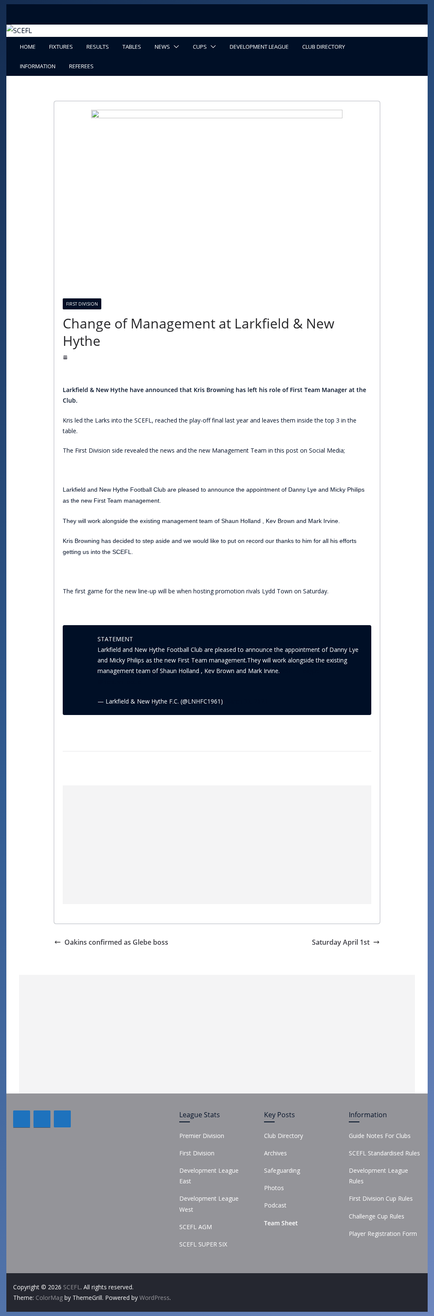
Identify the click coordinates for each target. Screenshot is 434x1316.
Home (28, 46)
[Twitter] (41, 1118)
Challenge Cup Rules (376, 1216)
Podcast (275, 1205)
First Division (82, 304)
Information (38, 66)
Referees (81, 66)
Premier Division (201, 1136)
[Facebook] (21, 1118)
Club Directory (323, 46)
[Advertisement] (217, 844)
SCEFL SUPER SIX (203, 1244)
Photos (274, 1188)
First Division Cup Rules (381, 1198)
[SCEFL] (19, 30)
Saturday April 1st (341, 942)
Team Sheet (281, 1223)
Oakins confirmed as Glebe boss (116, 942)
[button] (174, 46)
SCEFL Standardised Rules (384, 1153)
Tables (131, 46)
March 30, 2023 (246, 701)
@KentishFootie (119, 682)
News (162, 46)
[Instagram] (62, 1118)
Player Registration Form (383, 1234)
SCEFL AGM (195, 1227)
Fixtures (61, 46)
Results (97, 46)
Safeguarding (282, 1170)
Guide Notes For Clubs (380, 1136)
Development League (259, 46)
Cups (200, 46)
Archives (275, 1153)
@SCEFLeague (300, 671)
